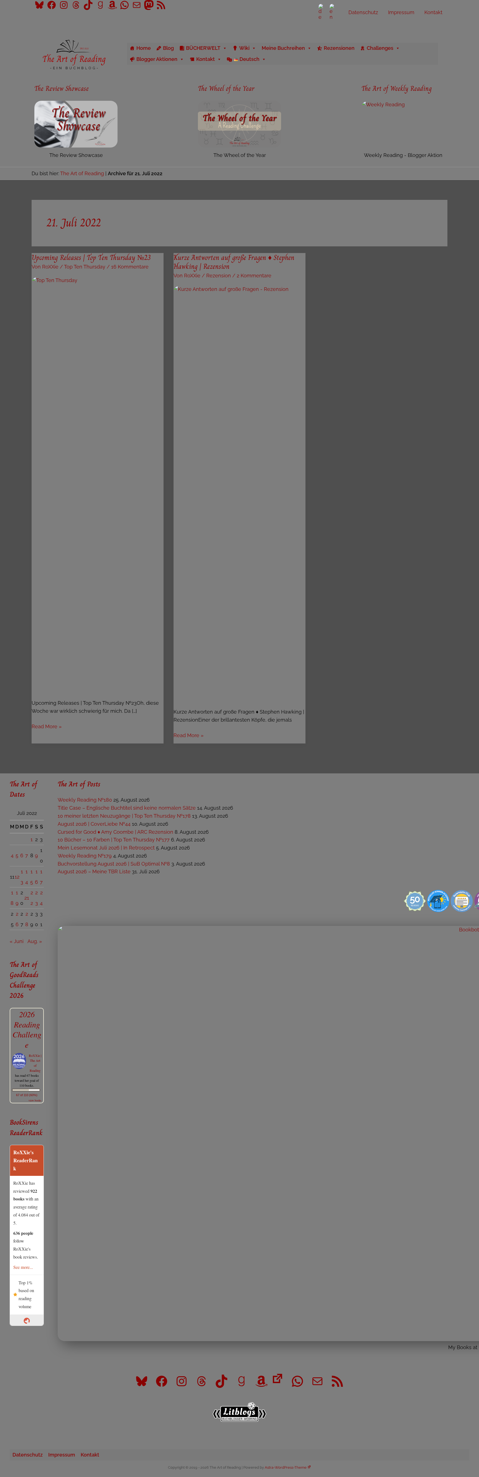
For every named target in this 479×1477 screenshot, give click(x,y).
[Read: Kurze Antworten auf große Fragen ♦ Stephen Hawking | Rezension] (239, 492)
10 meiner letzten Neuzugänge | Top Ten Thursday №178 (124, 816)
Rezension (218, 275)
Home (143, 48)
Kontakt (205, 59)
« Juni (17, 941)
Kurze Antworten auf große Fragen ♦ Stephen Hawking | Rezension (234, 262)
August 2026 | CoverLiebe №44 (94, 824)
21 (26, 898)
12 (17, 877)
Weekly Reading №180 (85, 800)
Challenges (380, 48)
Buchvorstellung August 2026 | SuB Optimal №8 (114, 864)
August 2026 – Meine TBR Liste (94, 871)
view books (35, 1100)
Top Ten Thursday (84, 267)
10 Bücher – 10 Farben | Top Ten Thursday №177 (114, 840)
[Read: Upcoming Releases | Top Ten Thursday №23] (98, 484)
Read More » (47, 727)
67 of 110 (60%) (26, 1095)
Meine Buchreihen (283, 48)
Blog (168, 48)
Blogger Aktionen (156, 59)
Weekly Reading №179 (85, 856)
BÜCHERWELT (203, 48)
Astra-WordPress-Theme (286, 1467)
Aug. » (34, 941)
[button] (445, 53)
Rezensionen (339, 48)
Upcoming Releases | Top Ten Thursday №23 (91, 257)
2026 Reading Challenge (26, 1029)
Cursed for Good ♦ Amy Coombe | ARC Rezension (115, 832)
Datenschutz (27, 1455)
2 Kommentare (254, 275)
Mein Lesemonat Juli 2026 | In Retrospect (106, 848)
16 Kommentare (130, 267)
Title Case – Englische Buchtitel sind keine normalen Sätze (127, 808)
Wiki (244, 48)
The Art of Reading (82, 173)
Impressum (61, 1455)
